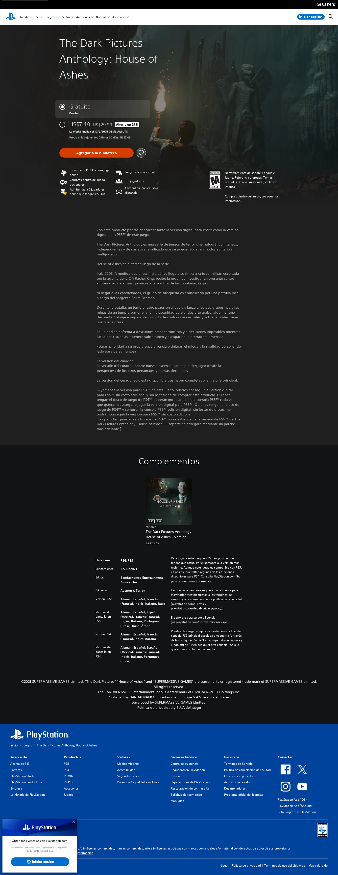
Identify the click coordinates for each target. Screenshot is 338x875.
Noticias (101, 17)
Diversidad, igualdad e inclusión (138, 782)
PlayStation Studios (23, 776)
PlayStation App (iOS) (292, 799)
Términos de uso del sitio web (284, 865)
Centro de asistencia (184, 764)
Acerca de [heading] (18, 757)
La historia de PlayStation (27, 795)
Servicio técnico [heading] (184, 757)
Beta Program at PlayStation (297, 812)
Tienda (24, 17)
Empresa (16, 788)
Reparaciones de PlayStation (190, 782)
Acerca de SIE (19, 764)
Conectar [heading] (285, 757)
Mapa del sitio (318, 865)
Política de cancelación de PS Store (248, 770)
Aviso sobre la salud (237, 782)
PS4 (66, 770)
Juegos (50, 17)
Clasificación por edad (239, 776)
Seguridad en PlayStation (188, 770)
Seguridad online (128, 776)
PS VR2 (68, 776)
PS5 (37, 17)
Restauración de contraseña (190, 788)
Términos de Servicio (238, 764)
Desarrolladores (235, 788)
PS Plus (65, 17)
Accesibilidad (126, 770)
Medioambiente (128, 764)
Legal (224, 865)
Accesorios (83, 17)
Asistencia (118, 17)
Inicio (14, 745)
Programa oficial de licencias (243, 795)
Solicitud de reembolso (186, 795)
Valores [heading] (123, 757)
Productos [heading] (72, 757)
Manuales (177, 801)
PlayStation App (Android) (295, 806)
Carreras (16, 770)
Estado (175, 776)
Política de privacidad (246, 865)
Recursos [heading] (232, 757)
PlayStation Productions (26, 782)
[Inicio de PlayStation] (10, 17)
